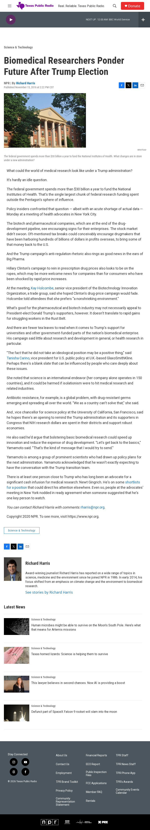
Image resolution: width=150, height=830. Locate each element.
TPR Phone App (125, 773)
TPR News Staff (126, 764)
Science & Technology (18, 47)
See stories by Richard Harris (49, 592)
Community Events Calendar (127, 791)
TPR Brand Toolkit (67, 781)
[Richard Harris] (12, 569)
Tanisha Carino (18, 358)
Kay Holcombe (42, 288)
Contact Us (62, 764)
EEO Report (93, 764)
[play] (11, 19)
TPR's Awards (124, 781)
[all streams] (144, 19)
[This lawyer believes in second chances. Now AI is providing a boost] (16, 684)
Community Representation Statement (65, 801)
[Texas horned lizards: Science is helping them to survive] (16, 655)
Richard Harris (25, 83)
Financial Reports (96, 755)
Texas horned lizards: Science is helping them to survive (69, 654)
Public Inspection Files (96, 774)
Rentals (90, 800)
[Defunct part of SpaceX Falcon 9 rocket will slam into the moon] (16, 713)
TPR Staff (122, 755)
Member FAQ (94, 792)
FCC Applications (96, 783)
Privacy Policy (64, 790)
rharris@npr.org (92, 507)
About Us (61, 755)
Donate (134, 6)
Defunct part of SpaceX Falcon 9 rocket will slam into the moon (74, 712)
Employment (64, 773)
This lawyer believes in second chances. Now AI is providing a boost (78, 683)
